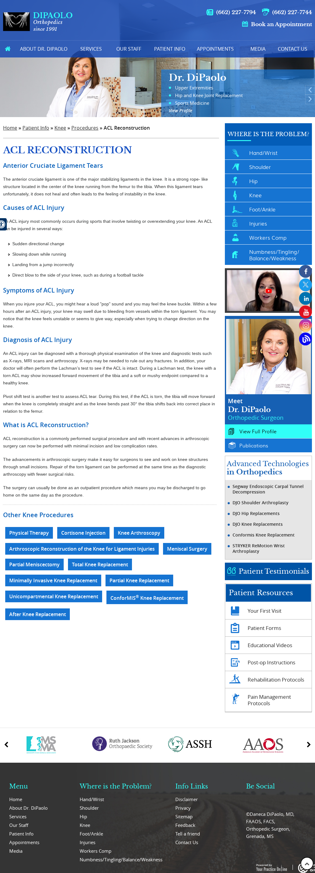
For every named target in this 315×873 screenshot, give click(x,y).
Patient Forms (264, 627)
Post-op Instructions (271, 662)
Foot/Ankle (262, 209)
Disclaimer (186, 799)
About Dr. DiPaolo (28, 808)
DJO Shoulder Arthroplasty (261, 502)
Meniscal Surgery (187, 548)
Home (7, 49)
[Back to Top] (307, 863)
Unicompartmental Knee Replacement (53, 596)
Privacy (183, 808)
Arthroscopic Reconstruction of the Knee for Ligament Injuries (82, 548)
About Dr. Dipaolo (43, 48)
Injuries (258, 223)
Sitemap (184, 816)
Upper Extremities (194, 88)
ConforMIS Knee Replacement (147, 597)
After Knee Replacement (37, 614)
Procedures (84, 127)
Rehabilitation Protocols (276, 679)
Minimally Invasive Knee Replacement (53, 580)
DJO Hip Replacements (256, 513)
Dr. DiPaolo (197, 77)
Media (257, 48)
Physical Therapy (29, 532)
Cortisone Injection (83, 532)
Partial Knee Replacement (139, 580)
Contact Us (292, 48)
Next (310, 99)
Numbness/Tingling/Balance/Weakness (274, 255)
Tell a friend (187, 834)
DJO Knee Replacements (258, 524)
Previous (310, 90)
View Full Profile (258, 431)
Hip (253, 181)
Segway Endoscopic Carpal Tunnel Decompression (268, 489)
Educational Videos (270, 645)
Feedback (185, 825)
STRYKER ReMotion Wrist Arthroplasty (259, 548)
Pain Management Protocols (269, 700)
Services (91, 48)
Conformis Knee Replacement (264, 535)
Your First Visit (264, 610)
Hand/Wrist (263, 152)
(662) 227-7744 (292, 12)
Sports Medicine (192, 103)
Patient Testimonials (274, 571)
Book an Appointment (281, 24)
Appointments (215, 48)
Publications (253, 445)
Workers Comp (267, 237)
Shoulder (260, 167)
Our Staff (128, 48)
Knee (60, 127)
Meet (256, 409)
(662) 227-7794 (236, 12)
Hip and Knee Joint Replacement (209, 95)
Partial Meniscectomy (34, 564)
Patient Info (169, 48)
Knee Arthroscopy (139, 532)
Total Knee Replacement (100, 564)
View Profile (180, 110)
